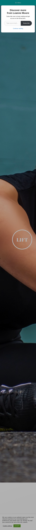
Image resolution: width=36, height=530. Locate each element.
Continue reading (18, 28)
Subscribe (26, 23)
